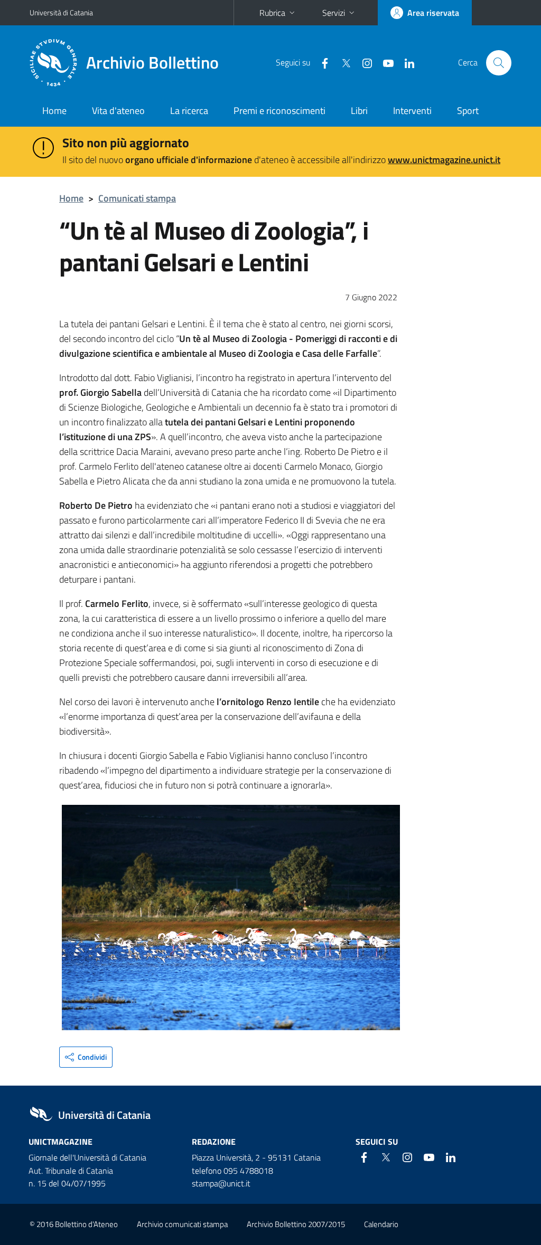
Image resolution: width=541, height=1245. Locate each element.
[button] (86, 1057)
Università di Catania (61, 12)
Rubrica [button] (272, 12)
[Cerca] (498, 62)
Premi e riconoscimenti (279, 110)
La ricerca (189, 110)
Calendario (381, 1224)
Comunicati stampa (137, 198)
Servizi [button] (333, 12)
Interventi (412, 110)
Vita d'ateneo (118, 110)
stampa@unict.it (221, 1183)
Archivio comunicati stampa (182, 1224)
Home (54, 110)
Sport (468, 110)
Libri (359, 110)
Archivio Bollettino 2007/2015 (296, 1224)
